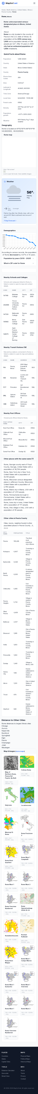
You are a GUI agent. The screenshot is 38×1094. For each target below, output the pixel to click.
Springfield (6, 736)
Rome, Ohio (8, 508)
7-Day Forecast (9, 220)
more (5, 528)
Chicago (5, 726)
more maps (20, 751)
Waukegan (6, 748)
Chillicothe (6, 589)
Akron (5, 683)
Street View (5, 1076)
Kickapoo (6, 551)
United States (22, 10)
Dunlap (5, 663)
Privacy (23, 1076)
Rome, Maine (9, 490)
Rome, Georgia (9, 464)
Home (4, 10)
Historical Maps (26, 1062)
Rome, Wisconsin (10, 480)
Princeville (6, 655)
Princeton (13, 387)
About (23, 1070)
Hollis (5, 645)
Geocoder (5, 1073)
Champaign (6, 743)
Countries (5, 1056)
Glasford (6, 709)
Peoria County (6, 12)
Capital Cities (6, 1062)
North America (11, 10)
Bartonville (6, 562)
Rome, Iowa (8, 502)
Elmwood (6, 633)
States (4, 1059)
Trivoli (5, 694)
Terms (23, 1073)
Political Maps (25, 1059)
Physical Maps (25, 1056)
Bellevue (6, 622)
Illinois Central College (14, 322)
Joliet (4, 745)
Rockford (5, 733)
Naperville (5, 731)
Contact (23, 1079)
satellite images (26, 174)
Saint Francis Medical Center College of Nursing (14, 334)
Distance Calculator (8, 1070)
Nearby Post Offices (12, 413)
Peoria (6, 37)
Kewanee (13, 378)
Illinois (30, 10)
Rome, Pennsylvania (11, 495)
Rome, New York (10, 472)
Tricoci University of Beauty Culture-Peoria (15, 305)
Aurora (4, 728)
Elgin (3, 738)
